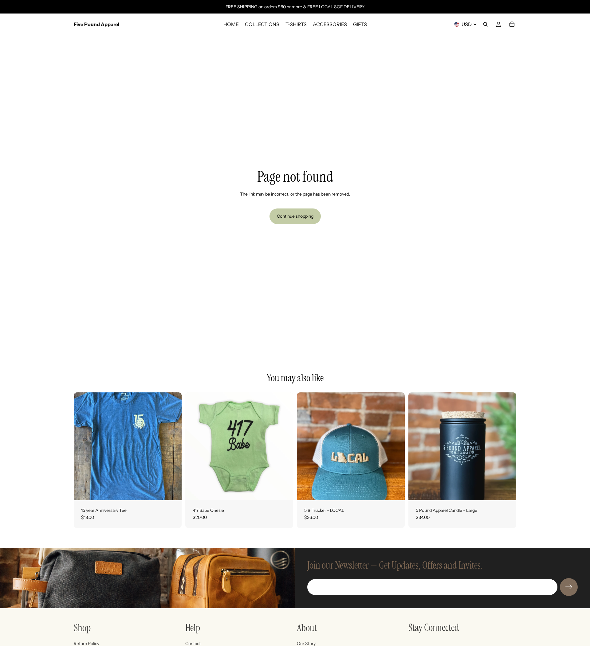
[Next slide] (507, 446)
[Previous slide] (417, 446)
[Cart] (512, 24)
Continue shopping (295, 216)
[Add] (395, 490)
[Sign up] (569, 587)
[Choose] (172, 490)
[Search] (485, 24)
